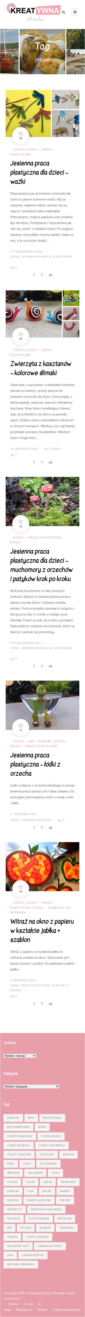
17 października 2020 (26, 251)
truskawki (67, 1227)
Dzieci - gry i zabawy (33, 741)
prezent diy (14, 1209)
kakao (30, 1182)
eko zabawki (48, 1163)
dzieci (27, 1163)
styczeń (25, 1227)
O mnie (29, 1304)
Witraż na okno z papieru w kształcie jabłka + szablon (42, 930)
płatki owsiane (39, 1218)
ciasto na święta (18, 1145)
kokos (48, 1182)
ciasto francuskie (19, 1136)
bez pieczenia (52, 1118)
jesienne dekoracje (36, 256)
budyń (42, 1127)
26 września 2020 (24, 449)
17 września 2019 (23, 814)
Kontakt (42, 1309)
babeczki (13, 1118)
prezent (65, 1200)
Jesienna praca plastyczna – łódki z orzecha (35, 764)
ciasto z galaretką (52, 1145)
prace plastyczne (35, 985)
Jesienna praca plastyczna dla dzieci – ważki (39, 172)
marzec (65, 1191)
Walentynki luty (18, 1246)
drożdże (68, 1154)
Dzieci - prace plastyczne (37, 537)
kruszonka (68, 1182)
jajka (55, 1172)
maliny (46, 1191)
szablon (58, 985)
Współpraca (24, 1309)
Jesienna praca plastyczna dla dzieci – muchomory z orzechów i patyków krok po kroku (41, 565)
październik (63, 256)
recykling (64, 1218)
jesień (15, 256)
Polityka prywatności (66, 1309)
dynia (10, 1163)
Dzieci (19, 149)
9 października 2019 (25, 643)
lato (31, 1191)
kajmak (12, 1182)
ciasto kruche (51, 1136)
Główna (13, 1304)
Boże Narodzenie (18, 1127)
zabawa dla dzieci (36, 820)
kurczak (13, 1191)
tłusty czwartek (37, 1237)
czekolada (47, 1154)
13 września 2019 (23, 980)
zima (10, 1255)
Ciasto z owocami (19, 1154)
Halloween (35, 1172)
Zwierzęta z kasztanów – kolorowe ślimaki (40, 368)
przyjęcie (13, 1218)
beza (31, 1118)
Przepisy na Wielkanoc (46, 1209)
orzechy (12, 1200)
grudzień (13, 1172)
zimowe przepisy (33, 1255)
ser (9, 1227)
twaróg (12, 1237)
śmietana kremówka (20, 1264)
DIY (46, 449)
